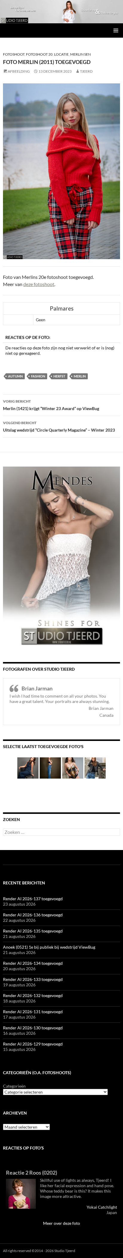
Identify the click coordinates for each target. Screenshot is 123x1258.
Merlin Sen (80, 54)
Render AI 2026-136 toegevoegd (33, 914)
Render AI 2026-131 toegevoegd (33, 1011)
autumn (15, 376)
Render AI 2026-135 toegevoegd (33, 930)
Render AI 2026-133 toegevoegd (33, 979)
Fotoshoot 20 (39, 54)
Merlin (80, 376)
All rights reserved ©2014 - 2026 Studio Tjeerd (39, 1250)
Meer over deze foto (61, 1223)
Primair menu (116, 30)
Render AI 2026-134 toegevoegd (33, 963)
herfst (59, 376)
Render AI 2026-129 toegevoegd (33, 1043)
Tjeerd (86, 71)
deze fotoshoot (38, 284)
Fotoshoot (13, 54)
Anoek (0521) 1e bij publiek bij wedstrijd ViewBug (49, 947)
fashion (38, 376)
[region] (61, 11)
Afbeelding (19, 71)
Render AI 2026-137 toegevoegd (33, 898)
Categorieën (14, 1086)
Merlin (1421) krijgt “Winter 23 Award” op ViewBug (51, 405)
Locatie (61, 54)
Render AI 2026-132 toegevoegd (33, 995)
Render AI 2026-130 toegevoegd (33, 1027)
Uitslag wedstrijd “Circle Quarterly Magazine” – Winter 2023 (59, 426)
